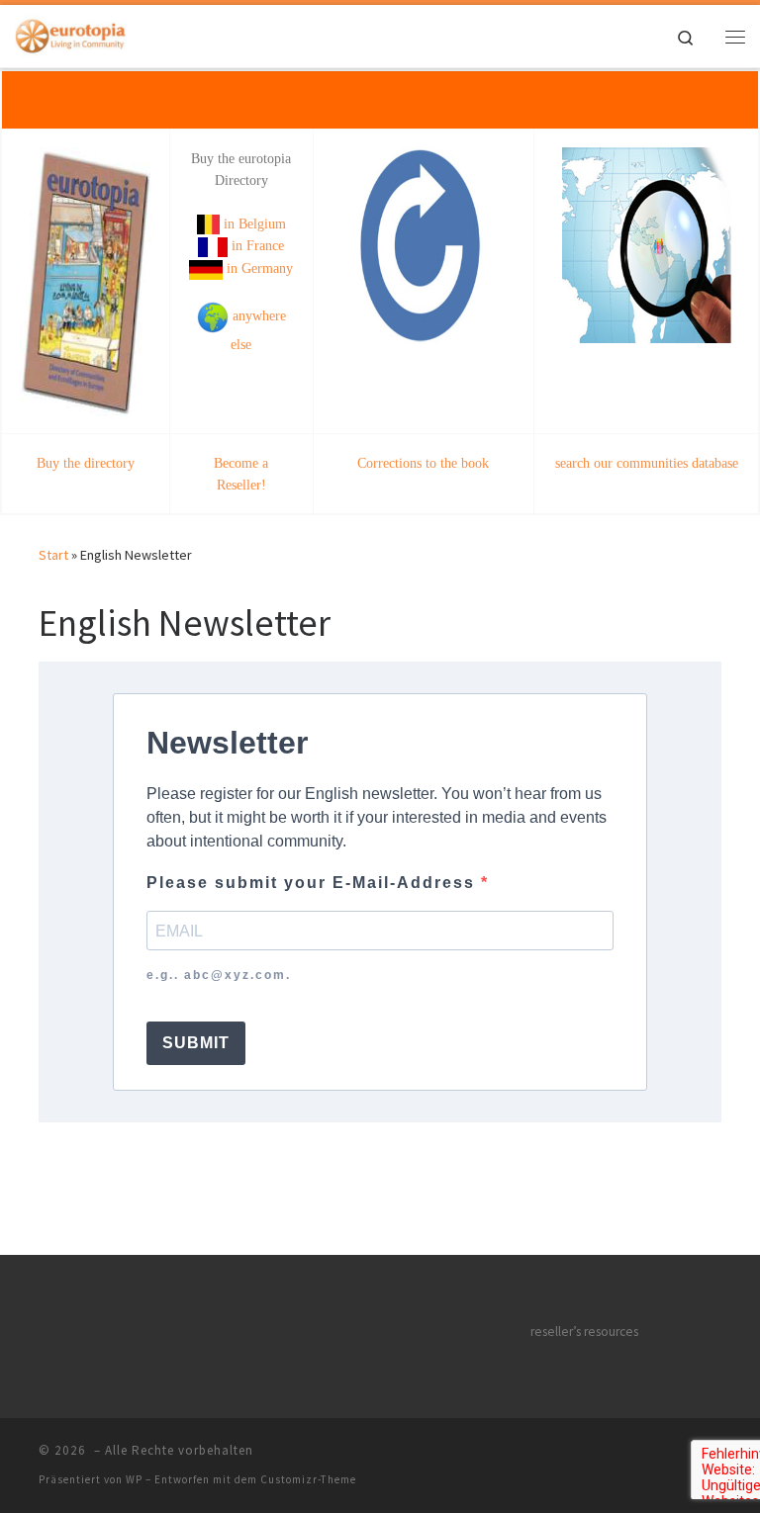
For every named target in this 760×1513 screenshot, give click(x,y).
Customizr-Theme (308, 1479)
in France (256, 245)
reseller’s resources (584, 1331)
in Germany (257, 268)
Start (53, 555)
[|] (71, 33)
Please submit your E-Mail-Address (313, 882)
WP (134, 1479)
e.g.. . (218, 975)
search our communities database (646, 463)
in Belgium (253, 223)
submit (196, 1042)
